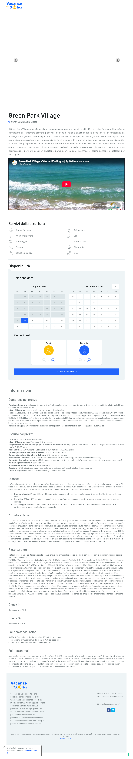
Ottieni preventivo (65, 371)
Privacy (62, 738)
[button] (15, 60)
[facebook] (109, 710)
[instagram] (113, 710)
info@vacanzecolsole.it (110, 704)
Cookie (69, 738)
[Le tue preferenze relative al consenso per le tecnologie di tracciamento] (128, 754)
